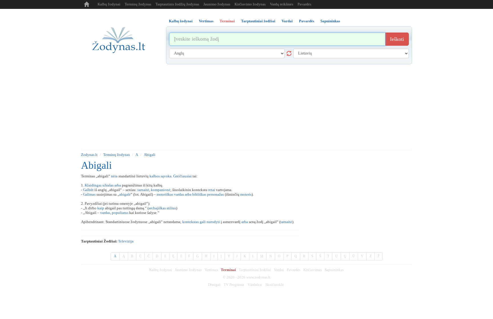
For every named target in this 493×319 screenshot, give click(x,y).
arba (117, 185)
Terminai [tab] (227, 21)
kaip (100, 208)
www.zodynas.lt (258, 277)
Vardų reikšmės (281, 4)
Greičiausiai (182, 176)
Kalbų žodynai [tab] (181, 21)
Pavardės (304, 4)
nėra (114, 176)
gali (203, 222)
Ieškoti (397, 39)
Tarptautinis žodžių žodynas (177, 4)
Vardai (279, 270)
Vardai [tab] (287, 21)
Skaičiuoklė (274, 284)
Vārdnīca (255, 284)
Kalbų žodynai (109, 4)
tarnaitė (143, 190)
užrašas (108, 185)
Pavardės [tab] (306, 21)
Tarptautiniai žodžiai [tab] (258, 21)
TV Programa (234, 284)
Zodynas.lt (89, 155)
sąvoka (166, 176)
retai (211, 190)
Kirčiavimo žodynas (250, 4)
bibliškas (199, 194)
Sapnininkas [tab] (330, 21)
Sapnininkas (334, 270)
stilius (171, 208)
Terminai (228, 270)
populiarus (120, 212)
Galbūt (88, 190)
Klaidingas (93, 185)
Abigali (149, 155)
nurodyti (213, 222)
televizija (126, 241)
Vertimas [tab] (206, 21)
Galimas (89, 194)
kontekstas (190, 222)
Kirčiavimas (312, 270)
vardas (179, 194)
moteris (246, 194)
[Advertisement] (246, 107)
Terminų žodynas (138, 4)
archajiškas (157, 208)
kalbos (154, 176)
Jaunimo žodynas (216, 4)
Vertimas (211, 270)
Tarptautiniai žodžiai (255, 270)
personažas (215, 194)
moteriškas (165, 194)
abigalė (125, 194)
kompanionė (160, 190)
